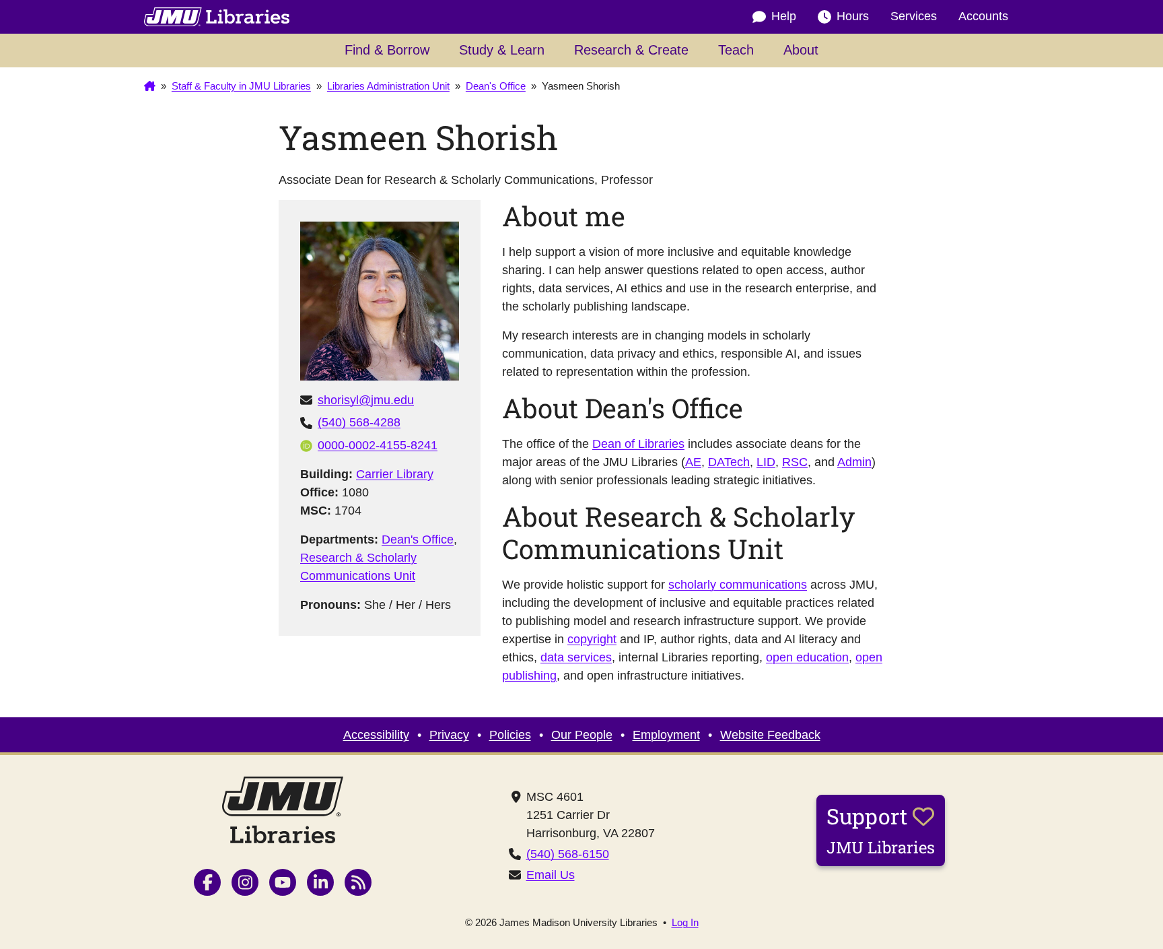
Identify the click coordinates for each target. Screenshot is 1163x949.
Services (913, 16)
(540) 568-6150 (567, 854)
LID (765, 462)
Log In (685, 922)
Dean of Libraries (638, 444)
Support (880, 829)
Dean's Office (418, 539)
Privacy (449, 735)
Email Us (550, 875)
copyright (591, 639)
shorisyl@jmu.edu (366, 400)
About (800, 49)
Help (783, 16)
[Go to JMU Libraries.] (149, 86)
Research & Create (631, 49)
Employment (666, 735)
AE (693, 462)
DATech (729, 462)
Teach (736, 49)
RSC (795, 462)
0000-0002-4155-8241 (377, 445)
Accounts (983, 16)
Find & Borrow (387, 49)
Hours (853, 16)
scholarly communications (737, 584)
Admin (854, 462)
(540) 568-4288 (359, 422)
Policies (510, 735)
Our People (581, 735)
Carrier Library (394, 474)
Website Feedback (770, 735)
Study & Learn (501, 49)
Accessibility (376, 735)
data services (576, 657)
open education (807, 657)
